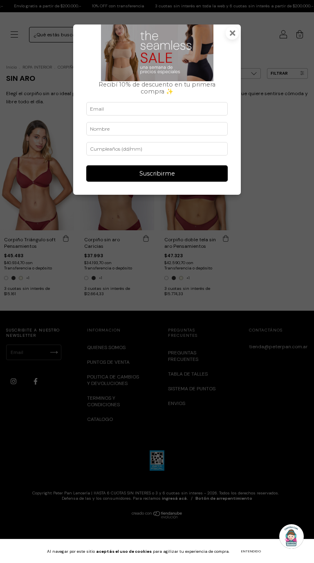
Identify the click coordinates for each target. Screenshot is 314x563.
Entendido (251, 551)
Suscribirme (157, 173)
